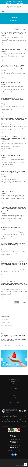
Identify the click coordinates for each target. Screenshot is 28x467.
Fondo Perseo (20, 3)
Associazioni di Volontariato (7, 328)
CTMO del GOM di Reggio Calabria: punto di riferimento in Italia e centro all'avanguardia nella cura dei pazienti (13, 138)
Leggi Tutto (3, 44)
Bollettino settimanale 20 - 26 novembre (10, 82)
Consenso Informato (5, 322)
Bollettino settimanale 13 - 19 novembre (10, 155)
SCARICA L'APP (10, 3)
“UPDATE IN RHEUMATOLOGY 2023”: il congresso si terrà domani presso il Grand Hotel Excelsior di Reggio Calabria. (14, 173)
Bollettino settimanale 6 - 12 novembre (10, 227)
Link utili (14, 397)
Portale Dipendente (17, 1)
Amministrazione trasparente (14, 379)
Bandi (14, 386)
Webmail (9, 1)
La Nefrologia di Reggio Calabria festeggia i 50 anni (13, 49)
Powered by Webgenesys (21, 465)
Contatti (14, 395)
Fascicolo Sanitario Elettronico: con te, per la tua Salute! (13, 345)
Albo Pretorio (14, 381)
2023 (16, 20)
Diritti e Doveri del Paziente (7, 325)
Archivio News (14, 388)
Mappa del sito (14, 393)
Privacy (14, 383)
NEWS (13, 20)
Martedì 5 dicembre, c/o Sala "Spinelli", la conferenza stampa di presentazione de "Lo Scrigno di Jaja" (13, 32)
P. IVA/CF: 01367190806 (14, 402)
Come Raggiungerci (14, 390)
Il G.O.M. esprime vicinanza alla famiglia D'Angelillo (12, 343)
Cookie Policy (14, 463)
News (9, 20)
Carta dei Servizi (4, 319)
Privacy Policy (22, 461)
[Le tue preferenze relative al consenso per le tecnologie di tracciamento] (25, 464)
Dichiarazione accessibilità (14, 400)
